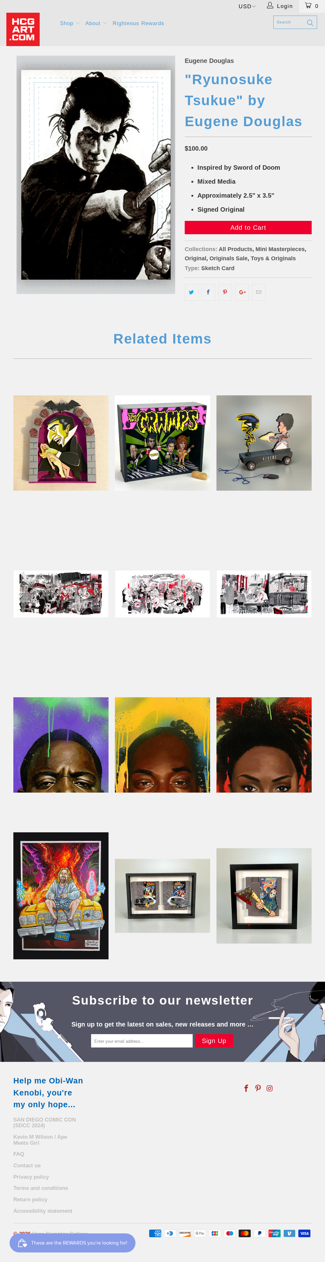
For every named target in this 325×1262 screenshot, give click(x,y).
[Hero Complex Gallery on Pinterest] (258, 1089)
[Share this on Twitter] (191, 292)
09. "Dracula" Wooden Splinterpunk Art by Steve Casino (61, 443)
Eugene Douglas (209, 60)
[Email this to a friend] (259, 292)
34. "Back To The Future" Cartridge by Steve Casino (162, 895)
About (94, 23)
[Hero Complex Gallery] (29, 29)
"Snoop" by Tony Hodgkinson (162, 744)
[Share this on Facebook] (208, 292)
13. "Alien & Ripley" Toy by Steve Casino (264, 443)
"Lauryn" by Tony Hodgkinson (264, 744)
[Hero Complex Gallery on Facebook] (246, 1089)
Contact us (27, 1166)
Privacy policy (31, 1177)
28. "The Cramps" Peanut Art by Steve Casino (162, 443)
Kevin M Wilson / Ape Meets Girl (40, 1140)
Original (195, 258)
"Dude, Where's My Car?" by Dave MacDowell (61, 895)
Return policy (30, 1200)
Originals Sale (228, 258)
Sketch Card (218, 268)
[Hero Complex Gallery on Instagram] (270, 1089)
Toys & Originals (273, 258)
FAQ (18, 1154)
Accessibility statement (42, 1211)
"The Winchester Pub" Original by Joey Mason (264, 593)
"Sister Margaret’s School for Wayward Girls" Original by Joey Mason (61, 593)
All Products (235, 249)
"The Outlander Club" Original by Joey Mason (162, 593)
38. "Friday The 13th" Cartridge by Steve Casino (264, 895)
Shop (67, 23)
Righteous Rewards (138, 23)
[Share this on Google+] (242, 292)
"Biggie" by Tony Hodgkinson (61, 744)
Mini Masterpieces (280, 249)
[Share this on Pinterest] (225, 292)
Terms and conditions (40, 1188)
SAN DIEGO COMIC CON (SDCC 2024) (44, 1123)
